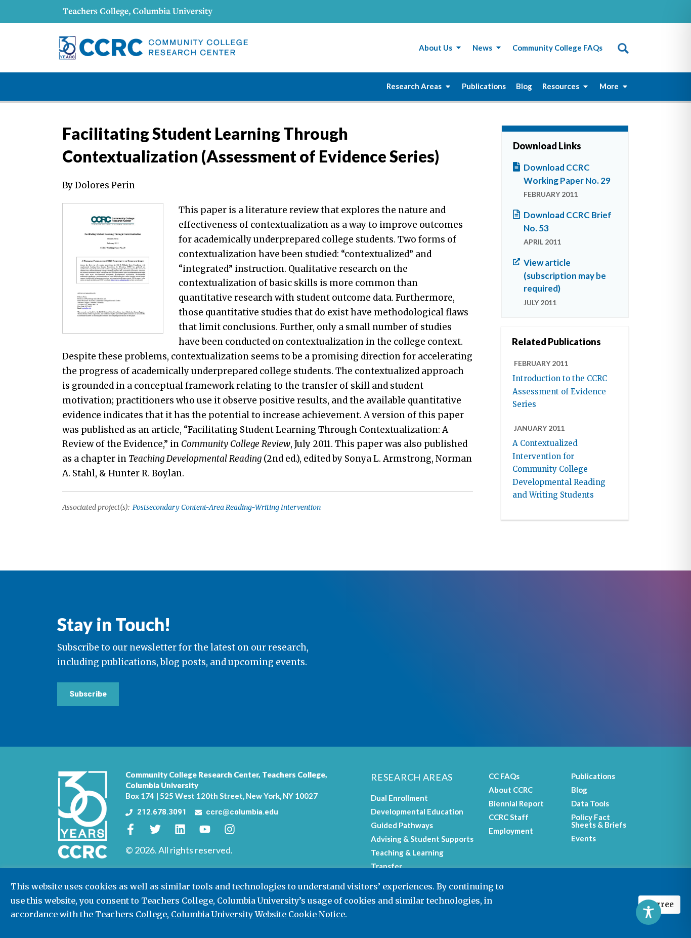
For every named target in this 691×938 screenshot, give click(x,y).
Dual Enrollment (399, 797)
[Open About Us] (458, 48)
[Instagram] (235, 829)
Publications (593, 776)
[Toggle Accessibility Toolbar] (648, 912)
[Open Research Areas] (448, 86)
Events (583, 838)
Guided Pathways (402, 825)
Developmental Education (417, 811)
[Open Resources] (585, 86)
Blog (579, 789)
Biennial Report (516, 803)
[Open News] (498, 48)
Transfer (386, 866)
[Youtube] (210, 829)
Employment (511, 830)
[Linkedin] (186, 829)
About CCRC (511, 789)
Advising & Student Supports (422, 838)
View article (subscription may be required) (565, 275)
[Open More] (625, 86)
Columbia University (161, 785)
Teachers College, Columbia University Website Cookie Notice (220, 914)
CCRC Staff (509, 817)
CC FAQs (504, 776)
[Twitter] (161, 829)
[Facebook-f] (136, 829)
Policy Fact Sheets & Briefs (598, 820)
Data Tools (590, 803)
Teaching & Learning (407, 852)
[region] (345, 903)
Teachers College (293, 774)
